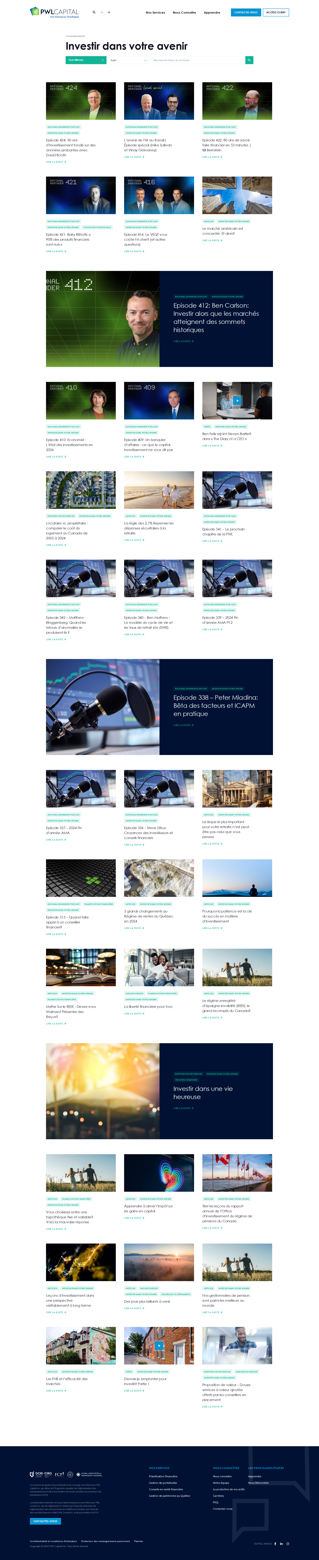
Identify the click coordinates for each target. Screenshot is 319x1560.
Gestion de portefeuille (97, 227)
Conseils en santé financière (166, 1489)
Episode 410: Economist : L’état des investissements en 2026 (69, 445)
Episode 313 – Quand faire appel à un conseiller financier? (67, 922)
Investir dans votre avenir (63, 132)
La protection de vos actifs (229, 1489)
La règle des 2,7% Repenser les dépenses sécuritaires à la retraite (148, 528)
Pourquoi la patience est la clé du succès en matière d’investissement (227, 916)
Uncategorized (134, 993)
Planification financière (99, 904)
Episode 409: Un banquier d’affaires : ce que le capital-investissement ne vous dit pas (148, 445)
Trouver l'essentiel (186, 1079)
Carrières (218, 1496)
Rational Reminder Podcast (64, 126)
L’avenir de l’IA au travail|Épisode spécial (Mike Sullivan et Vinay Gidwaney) (148, 145)
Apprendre (212, 12)
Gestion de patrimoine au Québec (169, 1496)
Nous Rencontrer (258, 1483)
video (237, 401)
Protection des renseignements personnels (105, 1541)
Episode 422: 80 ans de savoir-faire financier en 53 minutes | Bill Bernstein (226, 145)
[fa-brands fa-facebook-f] (275, 1543)
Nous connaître (222, 1476)
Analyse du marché (247, 1371)
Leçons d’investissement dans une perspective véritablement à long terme (70, 1300)
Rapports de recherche (61, 515)
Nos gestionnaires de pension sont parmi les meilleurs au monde (226, 1300)
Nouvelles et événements (176, 1294)
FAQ (215, 1502)
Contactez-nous (223, 1509)
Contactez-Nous (246, 12)
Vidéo (207, 426)
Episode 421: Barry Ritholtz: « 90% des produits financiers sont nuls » (68, 239)
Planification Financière (163, 1476)
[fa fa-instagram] (288, 1543)
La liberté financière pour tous (148, 1006)
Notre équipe (221, 1483)
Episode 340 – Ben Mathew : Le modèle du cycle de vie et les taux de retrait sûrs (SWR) (148, 622)
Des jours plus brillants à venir (147, 1301)
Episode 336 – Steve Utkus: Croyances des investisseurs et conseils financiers (148, 833)
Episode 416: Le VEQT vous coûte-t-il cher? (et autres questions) (145, 239)
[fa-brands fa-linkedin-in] (281, 1543)
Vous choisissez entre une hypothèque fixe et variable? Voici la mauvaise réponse (69, 1217)
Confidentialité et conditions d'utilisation (53, 1541)
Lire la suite (54, 162)
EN (102, 12)
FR (109, 12)
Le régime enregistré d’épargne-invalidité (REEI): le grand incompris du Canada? (226, 1005)
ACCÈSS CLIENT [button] (275, 12)
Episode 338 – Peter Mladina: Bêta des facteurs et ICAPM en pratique (215, 705)
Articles (208, 221)
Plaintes (138, 1541)
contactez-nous (45, 1521)
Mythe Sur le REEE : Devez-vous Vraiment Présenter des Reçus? (71, 1011)
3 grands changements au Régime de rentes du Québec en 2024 (148, 916)
